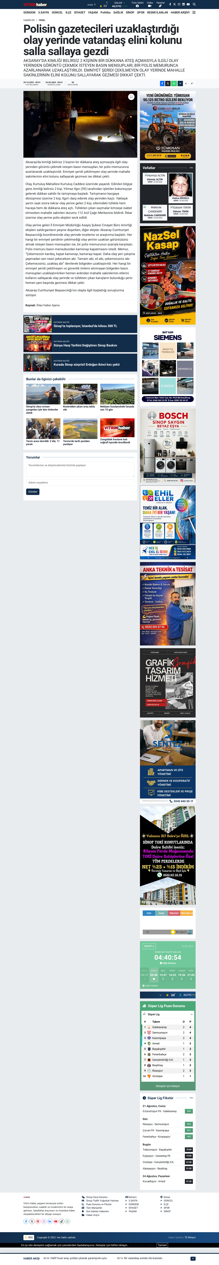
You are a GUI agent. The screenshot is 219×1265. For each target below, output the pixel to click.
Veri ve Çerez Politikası (142, 1245)
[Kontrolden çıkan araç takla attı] (80, 393)
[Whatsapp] (67, 1221)
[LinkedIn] (49, 1221)
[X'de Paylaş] (168, 83)
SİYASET (79, 12)
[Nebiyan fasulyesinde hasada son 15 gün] (117, 393)
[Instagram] (43, 1221)
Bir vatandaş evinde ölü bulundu (143, 1258)
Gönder (32, 491)
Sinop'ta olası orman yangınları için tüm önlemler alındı (42, 409)
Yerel (42, 20)
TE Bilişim (190, 1237)
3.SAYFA (43, 12)
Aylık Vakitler (151, 985)
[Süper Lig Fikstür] (191, 1097)
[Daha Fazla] (180, 83)
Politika (106, 12)
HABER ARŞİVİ (180, 12)
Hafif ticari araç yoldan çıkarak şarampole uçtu (79, 1258)
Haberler (29, 20)
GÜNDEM (29, 12)
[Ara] (194, 4)
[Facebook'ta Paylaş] (162, 83)
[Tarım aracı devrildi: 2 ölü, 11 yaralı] (43, 428)
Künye (167, 1197)
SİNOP (130, 12)
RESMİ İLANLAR (157, 12)
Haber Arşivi (92, 1215)
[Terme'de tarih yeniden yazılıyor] (80, 428)
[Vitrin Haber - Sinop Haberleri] (35, 4)
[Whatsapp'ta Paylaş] (174, 83)
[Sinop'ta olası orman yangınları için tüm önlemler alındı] (43, 393)
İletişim (133, 1197)
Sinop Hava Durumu (96, 1197)
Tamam (162, 1245)
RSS (30, 1237)
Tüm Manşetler (94, 1207)
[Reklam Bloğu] (168, 125)
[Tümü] (191, 167)
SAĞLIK (118, 12)
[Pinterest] (38, 1221)
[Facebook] (26, 1221)
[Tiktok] (61, 1221)
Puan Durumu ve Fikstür (99, 1204)
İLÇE (68, 12)
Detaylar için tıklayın (168, 1086)
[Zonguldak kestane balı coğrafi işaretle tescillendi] (117, 427)
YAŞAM (93, 12)
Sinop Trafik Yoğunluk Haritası (102, 1200)
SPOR (140, 12)
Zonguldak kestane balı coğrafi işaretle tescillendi (115, 441)
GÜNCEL (57, 12)
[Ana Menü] (194, 12)
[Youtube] (55, 1221)
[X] (32, 1221)
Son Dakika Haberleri (97, 1211)
